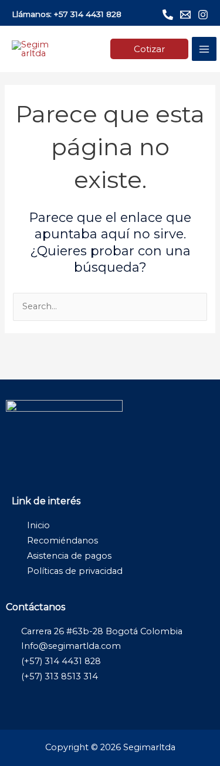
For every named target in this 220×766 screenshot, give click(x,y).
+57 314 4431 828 (87, 14)
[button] (149, 49)
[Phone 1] (168, 14)
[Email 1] (185, 14)
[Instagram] (203, 14)
